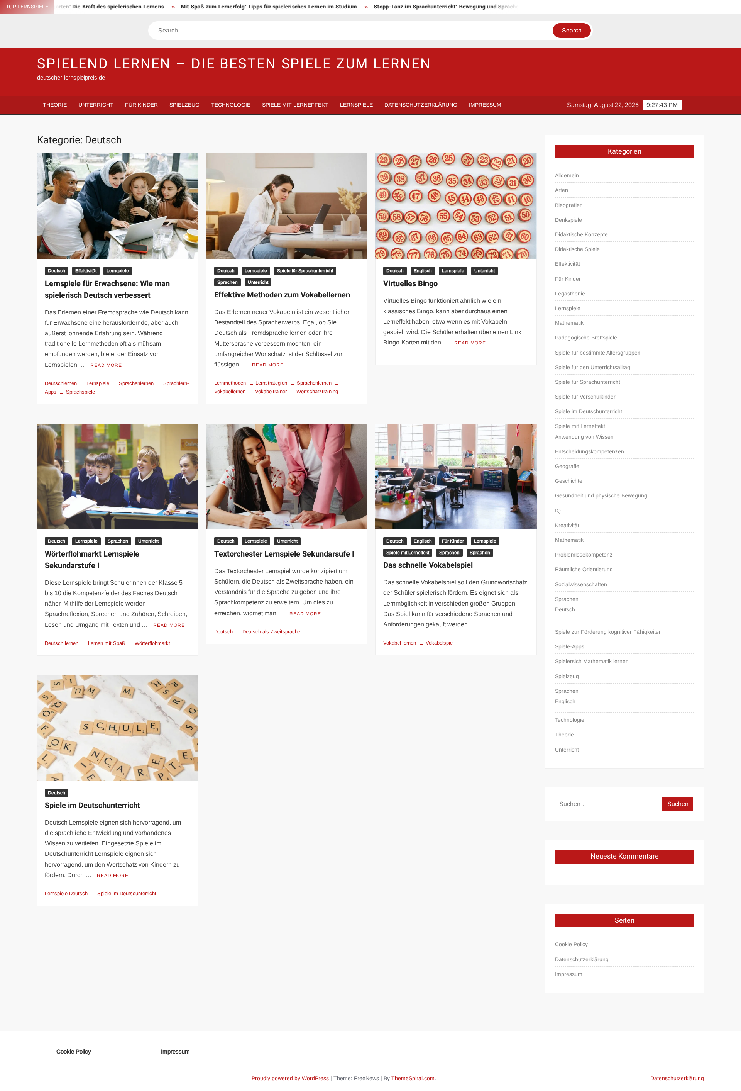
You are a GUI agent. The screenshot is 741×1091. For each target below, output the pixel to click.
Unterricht (95, 105)
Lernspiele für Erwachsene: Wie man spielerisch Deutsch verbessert (107, 289)
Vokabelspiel (440, 643)
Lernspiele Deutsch (66, 893)
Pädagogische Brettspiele (586, 337)
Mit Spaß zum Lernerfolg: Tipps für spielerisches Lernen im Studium (218, 7)
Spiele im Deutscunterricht (126, 893)
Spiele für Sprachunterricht (305, 270)
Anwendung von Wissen (584, 437)
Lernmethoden (230, 383)
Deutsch (56, 270)
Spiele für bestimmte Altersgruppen (598, 353)
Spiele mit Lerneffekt (295, 105)
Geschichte (568, 481)
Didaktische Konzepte (581, 234)
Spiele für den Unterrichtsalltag (592, 367)
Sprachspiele (80, 392)
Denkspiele (568, 220)
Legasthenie (570, 293)
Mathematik (569, 323)
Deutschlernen (61, 383)
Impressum (485, 105)
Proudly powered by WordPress (290, 1078)
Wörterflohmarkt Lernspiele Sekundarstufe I (92, 559)
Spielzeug (184, 105)
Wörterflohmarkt (152, 643)
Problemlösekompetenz (583, 554)
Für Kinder (141, 105)
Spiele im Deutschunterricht (92, 805)
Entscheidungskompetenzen (589, 451)
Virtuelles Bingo (410, 283)
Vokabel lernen (399, 643)
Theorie (55, 105)
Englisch (423, 270)
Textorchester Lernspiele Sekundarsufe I (284, 554)
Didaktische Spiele (577, 249)
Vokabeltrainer (271, 391)
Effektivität (85, 270)
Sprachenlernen (136, 383)
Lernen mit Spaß (106, 643)
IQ (558, 510)
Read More (106, 365)
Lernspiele (356, 105)
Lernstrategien (271, 383)
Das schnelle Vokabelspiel (428, 565)
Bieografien (569, 205)
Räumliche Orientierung (584, 569)
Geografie (567, 466)
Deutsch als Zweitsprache (271, 632)
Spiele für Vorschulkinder (585, 397)
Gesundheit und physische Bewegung (601, 495)
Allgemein (567, 175)
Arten (561, 190)
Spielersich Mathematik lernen (592, 661)
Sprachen (227, 282)
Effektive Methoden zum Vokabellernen (282, 294)
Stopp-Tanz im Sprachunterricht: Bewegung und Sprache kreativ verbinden (419, 7)
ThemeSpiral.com (413, 1078)
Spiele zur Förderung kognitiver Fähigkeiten (608, 632)
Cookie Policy (571, 944)
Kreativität (567, 525)
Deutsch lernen (61, 643)
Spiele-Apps (569, 646)
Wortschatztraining (317, 391)
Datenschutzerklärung (420, 105)
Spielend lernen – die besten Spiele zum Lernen (234, 64)
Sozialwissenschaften (581, 584)
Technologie (230, 105)
